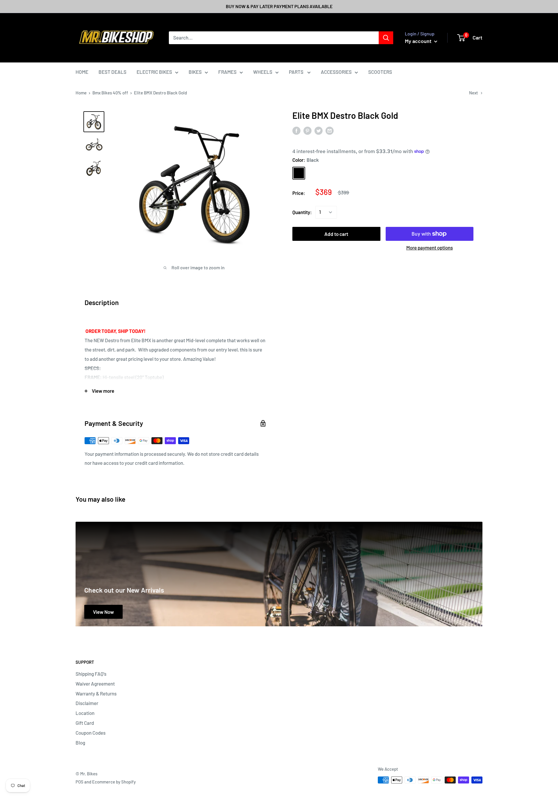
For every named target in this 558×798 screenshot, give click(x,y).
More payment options (429, 247)
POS (79, 781)
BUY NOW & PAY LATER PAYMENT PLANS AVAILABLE (279, 6)
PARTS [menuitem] (296, 72)
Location (85, 713)
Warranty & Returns (96, 693)
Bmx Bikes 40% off (110, 92)
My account (419, 41)
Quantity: (302, 212)
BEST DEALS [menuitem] (112, 72)
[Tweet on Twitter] (318, 130)
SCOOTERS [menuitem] (380, 72)
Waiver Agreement (95, 683)
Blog (80, 742)
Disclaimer (87, 703)
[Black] (299, 173)
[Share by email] (330, 130)
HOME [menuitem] (82, 72)
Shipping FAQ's (91, 674)
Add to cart (336, 234)
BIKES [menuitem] (195, 72)
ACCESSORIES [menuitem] (336, 72)
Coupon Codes (90, 733)
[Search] (386, 37)
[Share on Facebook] (296, 130)
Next (473, 92)
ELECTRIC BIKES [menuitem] (154, 72)
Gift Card (85, 723)
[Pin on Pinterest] (307, 130)
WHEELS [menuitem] (262, 72)
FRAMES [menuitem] (227, 72)
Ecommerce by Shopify (114, 781)
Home (81, 92)
